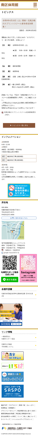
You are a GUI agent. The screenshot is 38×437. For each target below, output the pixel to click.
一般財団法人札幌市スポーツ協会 (8, 338)
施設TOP (4, 405)
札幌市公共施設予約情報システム (7, 345)
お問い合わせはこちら (19, 218)
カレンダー (30, 405)
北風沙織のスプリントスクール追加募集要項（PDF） (20, 113)
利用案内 (11, 408)
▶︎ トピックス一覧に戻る (19, 125)
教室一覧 (22, 405)
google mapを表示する (11, 252)
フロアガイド (13, 405)
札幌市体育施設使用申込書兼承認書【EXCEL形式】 (17, 295)
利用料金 (4, 408)
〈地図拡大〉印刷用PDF (12, 250)
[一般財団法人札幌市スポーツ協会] (17, 428)
